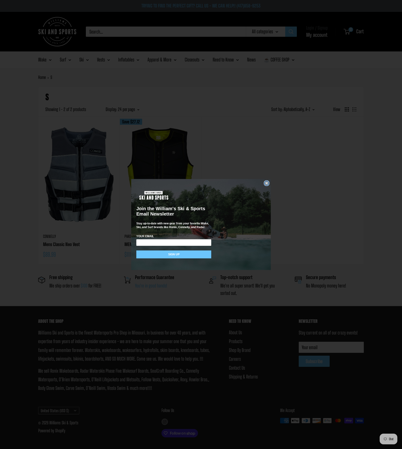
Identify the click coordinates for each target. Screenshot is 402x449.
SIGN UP (174, 254)
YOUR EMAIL (145, 236)
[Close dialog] (266, 183)
